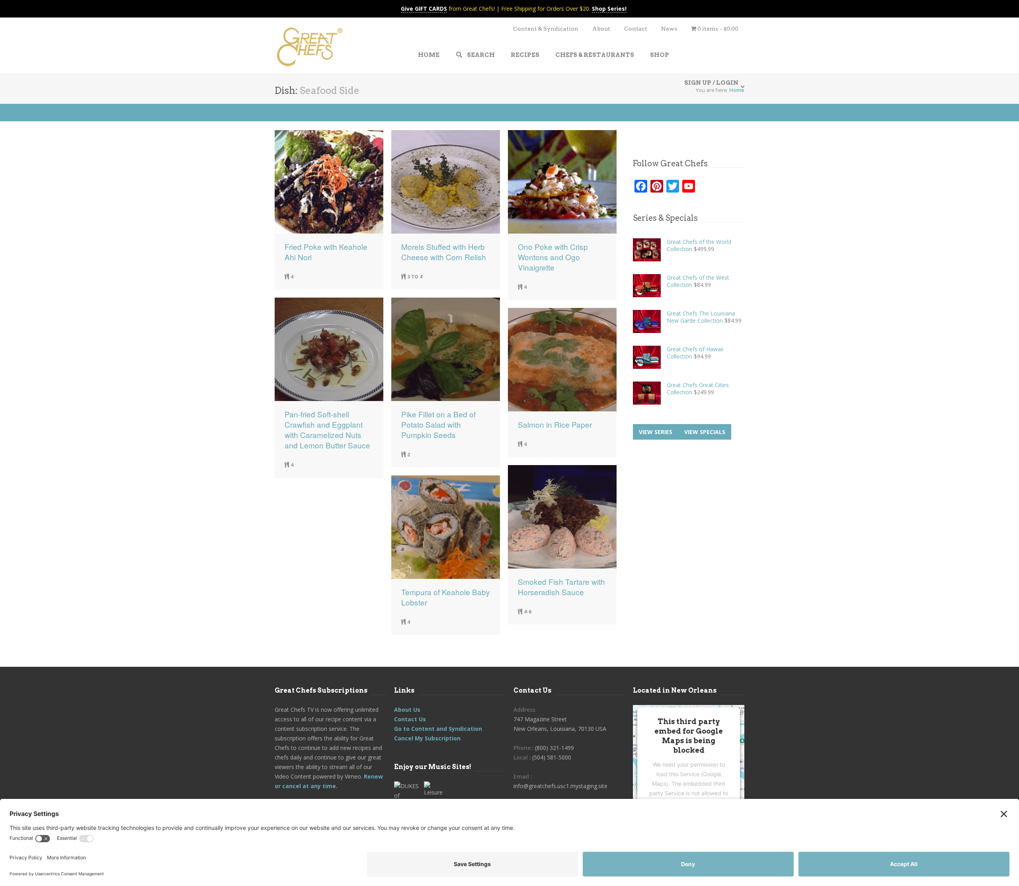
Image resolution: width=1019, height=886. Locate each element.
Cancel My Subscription (427, 738)
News (669, 28)
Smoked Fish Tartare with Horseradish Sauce (561, 586)
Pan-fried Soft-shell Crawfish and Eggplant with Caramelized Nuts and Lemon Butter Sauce (327, 429)
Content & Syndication (545, 28)
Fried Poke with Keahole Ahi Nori (326, 251)
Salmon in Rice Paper (555, 424)
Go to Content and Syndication (438, 728)
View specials (704, 432)
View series (655, 432)
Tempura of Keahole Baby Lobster (445, 597)
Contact (635, 28)
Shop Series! (609, 8)
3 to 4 (414, 276)
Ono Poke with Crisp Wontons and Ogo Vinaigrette (553, 257)
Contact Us (410, 719)
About (601, 28)
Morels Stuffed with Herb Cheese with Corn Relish (443, 251)
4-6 (527, 611)
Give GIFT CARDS (424, 8)
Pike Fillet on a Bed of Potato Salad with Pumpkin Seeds (438, 424)
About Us (407, 709)
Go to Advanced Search (82, 112)
